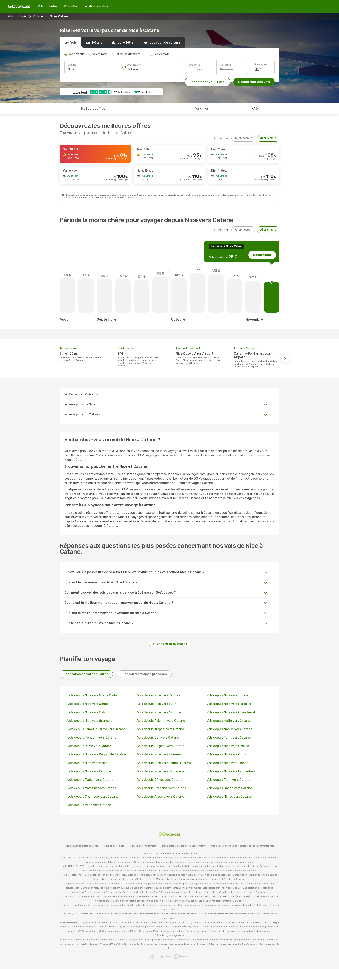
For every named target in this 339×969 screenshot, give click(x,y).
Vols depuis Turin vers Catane (228, 780)
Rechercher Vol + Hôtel (207, 82)
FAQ (255, 108)
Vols (40, 6)
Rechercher (262, 255)
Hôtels (53, 6)
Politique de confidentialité (143, 846)
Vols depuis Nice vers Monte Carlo (92, 695)
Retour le (225, 64)
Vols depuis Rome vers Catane (89, 746)
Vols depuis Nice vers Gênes (87, 704)
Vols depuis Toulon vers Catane (90, 780)
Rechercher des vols (254, 82)
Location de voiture (96, 6)
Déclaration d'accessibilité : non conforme (184, 846)
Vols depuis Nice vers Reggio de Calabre (96, 754)
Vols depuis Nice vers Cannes (158, 695)
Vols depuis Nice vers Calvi (86, 712)
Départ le (194, 64)
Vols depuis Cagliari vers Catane (160, 746)
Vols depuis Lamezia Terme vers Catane (96, 729)
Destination (134, 64)
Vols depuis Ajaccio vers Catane (160, 796)
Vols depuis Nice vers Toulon (227, 695)
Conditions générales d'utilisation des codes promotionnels (242, 846)
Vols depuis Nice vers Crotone (89, 771)
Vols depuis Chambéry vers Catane (92, 796)
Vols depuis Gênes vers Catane (159, 780)
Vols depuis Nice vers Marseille (229, 704)
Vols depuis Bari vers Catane (158, 737)
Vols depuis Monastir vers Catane (91, 737)
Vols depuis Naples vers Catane (229, 729)
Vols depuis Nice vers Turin (156, 704)
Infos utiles (200, 108)
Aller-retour (243, 138)
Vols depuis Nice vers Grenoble (89, 721)
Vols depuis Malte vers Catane (229, 721)
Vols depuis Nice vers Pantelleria (161, 771)
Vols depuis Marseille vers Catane (91, 788)
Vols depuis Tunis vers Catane (229, 737)
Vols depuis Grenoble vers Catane (161, 788)
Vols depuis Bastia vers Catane (229, 788)
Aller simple (268, 138)
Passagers (261, 64)
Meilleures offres (93, 108)
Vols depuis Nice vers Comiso (228, 746)
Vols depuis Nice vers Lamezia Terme (164, 763)
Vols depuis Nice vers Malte (87, 763)
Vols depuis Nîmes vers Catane (229, 796)
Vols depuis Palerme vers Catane (161, 721)
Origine (72, 64)
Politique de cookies (113, 846)
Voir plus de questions (172, 643)
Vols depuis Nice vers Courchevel (231, 712)
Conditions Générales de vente (81, 846)
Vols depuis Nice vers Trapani (228, 763)
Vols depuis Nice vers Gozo (226, 754)
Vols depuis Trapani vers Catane (160, 729)
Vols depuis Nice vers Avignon (159, 712)
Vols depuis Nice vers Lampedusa (231, 771)
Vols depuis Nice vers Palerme (159, 754)
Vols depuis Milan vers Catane (89, 805)
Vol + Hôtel (70, 6)
